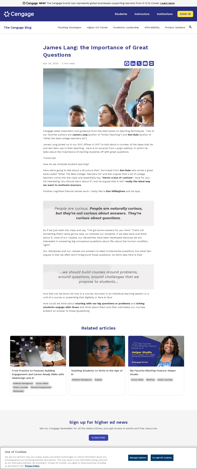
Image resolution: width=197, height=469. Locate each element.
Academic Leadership (126, 27)
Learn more (168, 3)
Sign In (185, 14)
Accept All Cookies (162, 458)
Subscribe (98, 437)
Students (121, 14)
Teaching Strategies (69, 27)
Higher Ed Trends (97, 27)
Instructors (142, 14)
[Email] (145, 63)
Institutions (165, 14)
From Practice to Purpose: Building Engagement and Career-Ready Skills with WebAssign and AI (38, 374)
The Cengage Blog (17, 27)
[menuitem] (121, 14)
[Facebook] (126, 63)
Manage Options (138, 458)
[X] (139, 63)
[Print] (151, 63)
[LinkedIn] (133, 63)
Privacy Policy (32, 466)
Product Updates (175, 27)
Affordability (152, 27)
